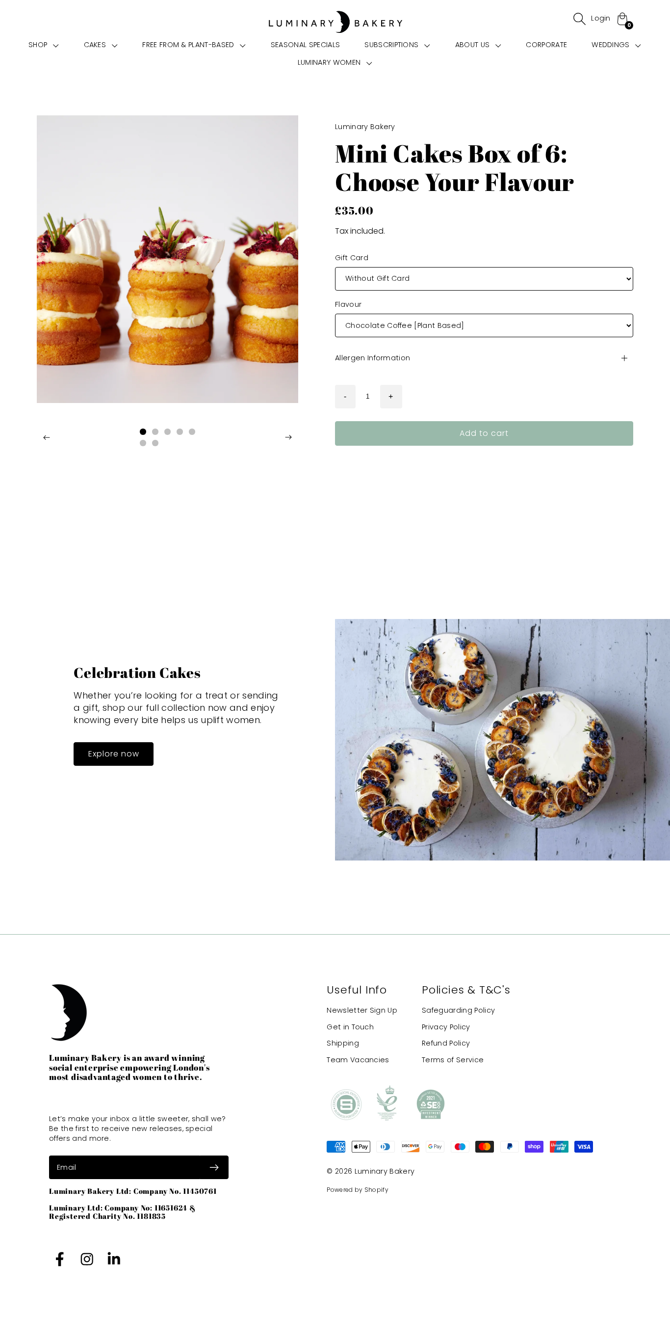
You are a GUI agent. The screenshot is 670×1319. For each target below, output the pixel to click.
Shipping (343, 1044)
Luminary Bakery (385, 1171)
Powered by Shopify (357, 1189)
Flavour (348, 305)
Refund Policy (446, 1044)
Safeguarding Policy (458, 1010)
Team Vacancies (358, 1060)
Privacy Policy (446, 1027)
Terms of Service (453, 1060)
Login (601, 18)
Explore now (113, 753)
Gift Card (351, 258)
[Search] (579, 18)
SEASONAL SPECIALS (305, 45)
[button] (43, 45)
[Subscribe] (214, 1167)
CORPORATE (546, 45)
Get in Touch (350, 1027)
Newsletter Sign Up (362, 1010)
